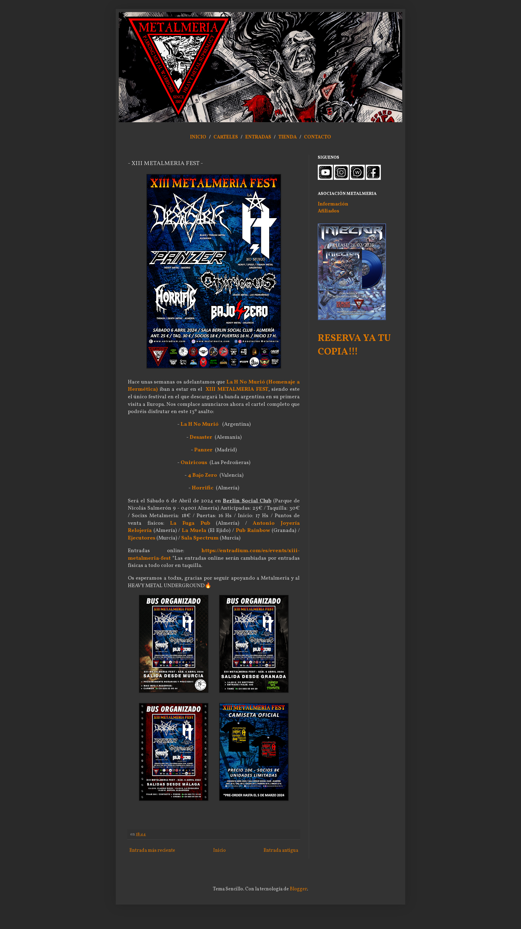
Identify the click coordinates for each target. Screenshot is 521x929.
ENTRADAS (258, 137)
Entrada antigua (281, 850)
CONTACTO (317, 137)
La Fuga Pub (190, 523)
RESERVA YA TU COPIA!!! (354, 345)
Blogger (298, 889)
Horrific (202, 488)
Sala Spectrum (200, 538)
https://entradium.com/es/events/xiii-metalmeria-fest (214, 554)
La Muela (194, 530)
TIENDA (288, 137)
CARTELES (225, 137)
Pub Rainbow (253, 530)
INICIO (198, 137)
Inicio (219, 850)
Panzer (203, 450)
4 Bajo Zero (202, 475)
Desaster (201, 437)
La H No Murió (200, 424)
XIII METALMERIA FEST (237, 389)
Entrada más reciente (152, 850)
